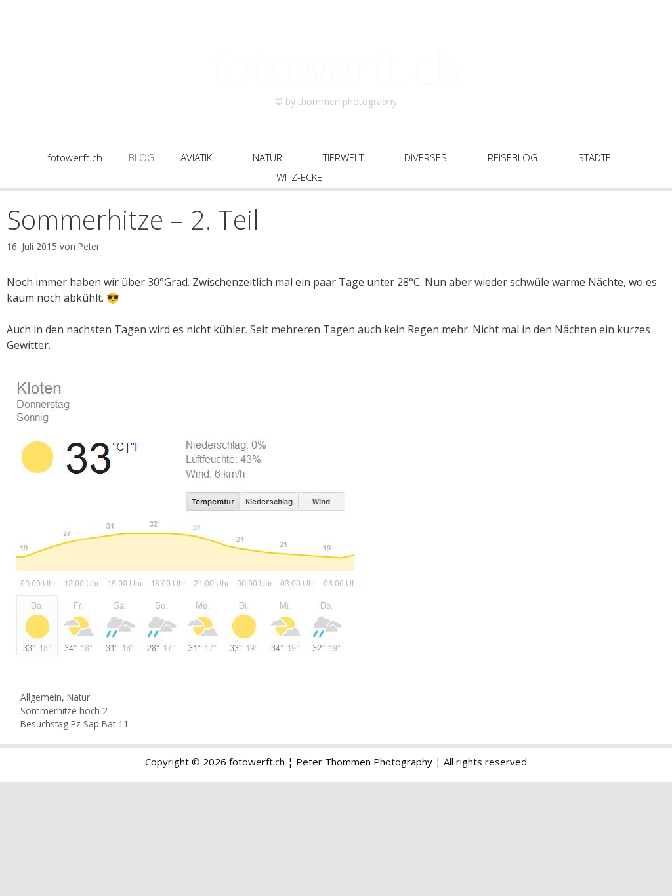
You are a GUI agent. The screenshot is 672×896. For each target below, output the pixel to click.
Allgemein (41, 697)
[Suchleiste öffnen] (388, 177)
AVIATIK (196, 157)
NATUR (267, 157)
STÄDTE (594, 157)
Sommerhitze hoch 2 (64, 710)
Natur (78, 697)
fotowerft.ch (336, 66)
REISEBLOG (512, 157)
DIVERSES (425, 157)
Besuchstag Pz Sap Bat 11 (74, 724)
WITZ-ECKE (299, 177)
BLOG (141, 157)
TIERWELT (343, 157)
